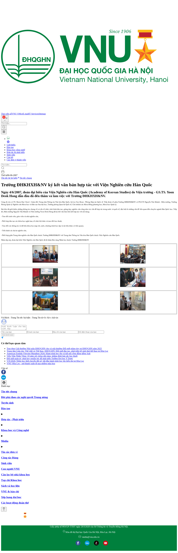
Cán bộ (10, 157)
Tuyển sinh (7, 402)
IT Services (34, 114)
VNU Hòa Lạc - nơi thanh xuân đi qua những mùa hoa (31, 363)
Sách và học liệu (10, 485)
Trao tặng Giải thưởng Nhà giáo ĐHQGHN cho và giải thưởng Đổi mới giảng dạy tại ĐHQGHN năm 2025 (54, 348)
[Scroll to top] (4, 509)
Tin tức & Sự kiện (9, 178)
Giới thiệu (11, 145)
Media (4, 441)
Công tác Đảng (9, 457)
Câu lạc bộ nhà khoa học (15, 474)
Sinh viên (11, 155)
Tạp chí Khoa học (11, 480)
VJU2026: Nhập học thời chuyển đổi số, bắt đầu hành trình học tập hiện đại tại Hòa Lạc (45, 361)
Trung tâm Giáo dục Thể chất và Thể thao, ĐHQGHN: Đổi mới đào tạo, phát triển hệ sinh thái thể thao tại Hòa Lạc (57, 351)
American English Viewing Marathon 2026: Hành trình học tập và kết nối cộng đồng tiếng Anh (48, 353)
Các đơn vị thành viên (16, 160)
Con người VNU (10, 468)
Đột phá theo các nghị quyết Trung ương (24, 397)
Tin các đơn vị (9, 452)
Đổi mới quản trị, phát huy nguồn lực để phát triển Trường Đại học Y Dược (40, 358)
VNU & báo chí (10, 491)
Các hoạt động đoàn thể (15, 502)
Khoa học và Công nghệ (15, 430)
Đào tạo (10, 147)
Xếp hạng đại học (11, 497)
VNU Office (17, 114)
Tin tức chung (26, 178)
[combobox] (4, 118)
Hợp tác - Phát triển (12, 419)
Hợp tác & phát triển (16, 152)
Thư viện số (6, 114)
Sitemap (42, 114)
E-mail (26, 114)
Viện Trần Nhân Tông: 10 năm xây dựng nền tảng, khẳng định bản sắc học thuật (42, 356)
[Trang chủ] (84, 111)
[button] (89, 372)
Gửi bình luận (7, 335)
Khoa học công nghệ (16, 150)
